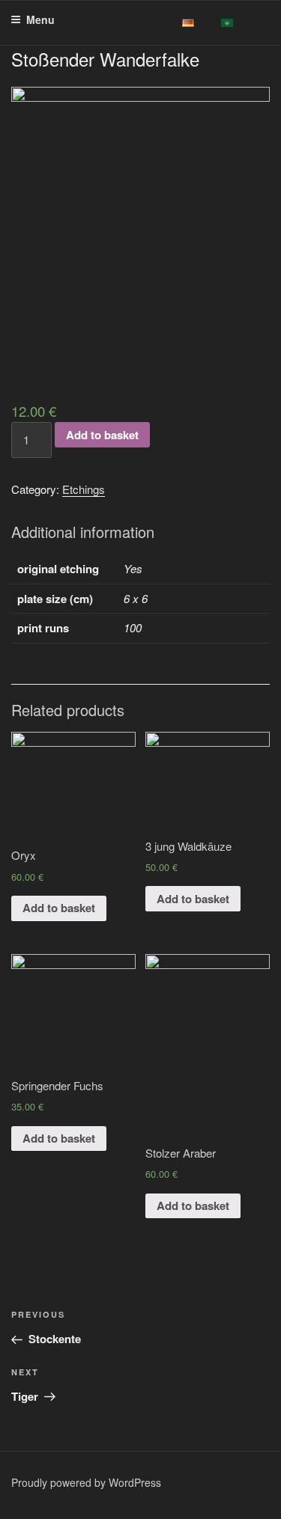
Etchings (83, 489)
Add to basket (102, 435)
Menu (40, 19)
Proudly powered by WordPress (86, 1482)
